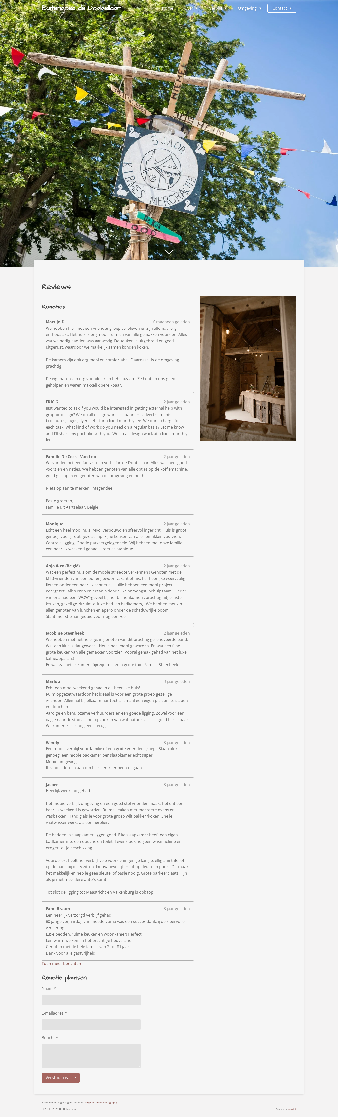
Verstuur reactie (61, 1077)
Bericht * (50, 1037)
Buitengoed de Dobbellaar (81, 8)
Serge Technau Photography (100, 1102)
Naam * (49, 988)
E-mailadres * (54, 1013)
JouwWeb (292, 1109)
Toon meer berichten (61, 963)
